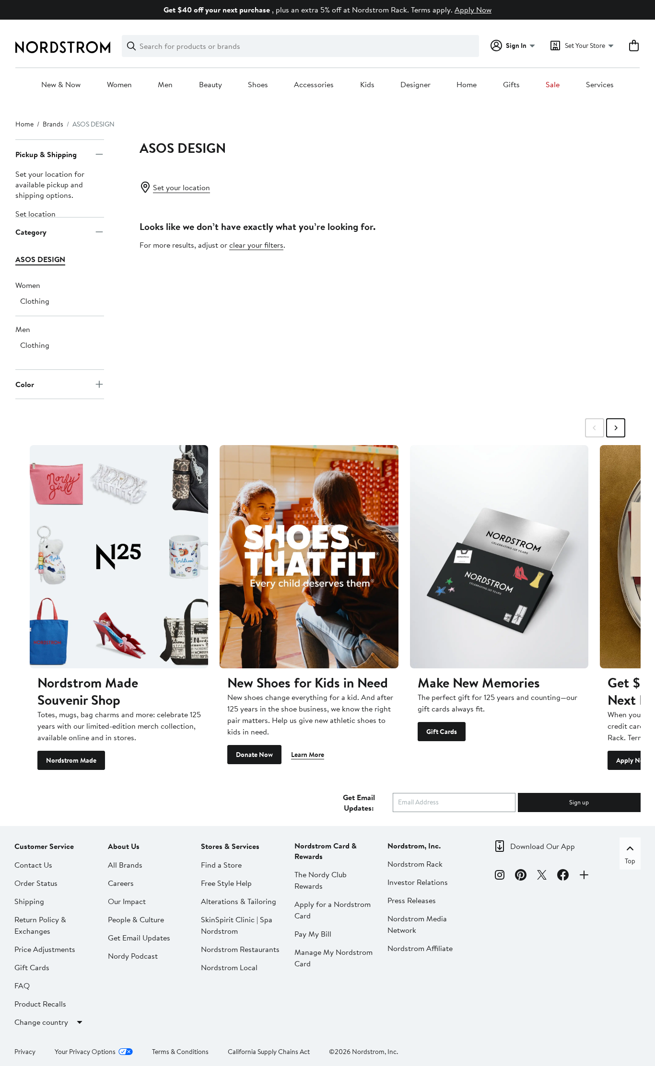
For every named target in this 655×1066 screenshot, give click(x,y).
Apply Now (473, 9)
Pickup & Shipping (46, 154)
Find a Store (221, 865)
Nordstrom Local (229, 967)
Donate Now (254, 754)
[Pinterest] (520, 876)
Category (31, 232)
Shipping (29, 901)
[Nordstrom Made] (119, 556)
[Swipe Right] (615, 427)
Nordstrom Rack (415, 864)
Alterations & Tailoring (238, 901)
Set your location (181, 187)
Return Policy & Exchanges (40, 925)
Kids (367, 85)
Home (466, 85)
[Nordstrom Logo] (62, 47)
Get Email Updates (139, 937)
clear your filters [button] (256, 245)
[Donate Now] (309, 556)
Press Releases (411, 900)
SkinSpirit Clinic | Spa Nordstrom (236, 925)
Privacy (24, 1051)
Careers (121, 883)
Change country (41, 1022)
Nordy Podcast (133, 956)
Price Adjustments (44, 949)
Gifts (511, 85)
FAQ (22, 985)
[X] (542, 876)
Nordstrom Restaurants (240, 949)
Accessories (314, 85)
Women (119, 85)
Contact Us (33, 865)
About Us (124, 846)
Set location (35, 213)
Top (630, 861)
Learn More (307, 754)
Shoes (258, 85)
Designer (415, 85)
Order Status (36, 883)
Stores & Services (230, 846)
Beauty (210, 85)
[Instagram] (499, 876)
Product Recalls (40, 1003)
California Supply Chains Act (269, 1051)
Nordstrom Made (71, 760)
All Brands (125, 865)
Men (165, 85)
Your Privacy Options (85, 1051)
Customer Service (44, 846)
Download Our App (542, 846)
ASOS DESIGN (40, 259)
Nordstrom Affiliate (420, 948)
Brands (53, 124)
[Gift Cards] (499, 556)
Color (24, 384)
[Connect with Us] (584, 876)
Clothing (34, 301)
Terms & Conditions (180, 1051)
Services (600, 85)
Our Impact (127, 901)
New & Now (61, 85)
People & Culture (136, 919)
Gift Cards (441, 731)
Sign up (579, 802)
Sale (553, 85)
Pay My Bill (312, 933)
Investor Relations (417, 882)
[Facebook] (563, 876)
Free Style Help (226, 883)
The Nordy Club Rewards (320, 880)
